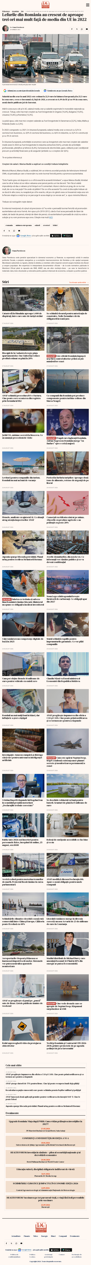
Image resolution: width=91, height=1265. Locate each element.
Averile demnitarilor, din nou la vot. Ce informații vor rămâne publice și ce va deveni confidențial (65, 559)
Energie (44, 1236)
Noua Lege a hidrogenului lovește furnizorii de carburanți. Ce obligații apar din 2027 (67, 599)
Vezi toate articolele (77, 282)
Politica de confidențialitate (14, 1255)
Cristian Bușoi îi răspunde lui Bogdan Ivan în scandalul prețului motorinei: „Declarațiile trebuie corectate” (22, 803)
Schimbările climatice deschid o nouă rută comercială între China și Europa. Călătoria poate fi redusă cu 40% (23, 921)
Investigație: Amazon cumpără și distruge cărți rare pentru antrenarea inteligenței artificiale (22, 758)
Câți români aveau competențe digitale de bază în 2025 (22, 640)
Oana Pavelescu (18, 27)
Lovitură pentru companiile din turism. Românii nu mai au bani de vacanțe (21, 479)
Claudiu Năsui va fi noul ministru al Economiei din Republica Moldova (63, 679)
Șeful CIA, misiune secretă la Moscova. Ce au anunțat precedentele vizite (22, 436)
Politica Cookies (32, 1255)
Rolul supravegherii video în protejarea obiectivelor (21, 1044)
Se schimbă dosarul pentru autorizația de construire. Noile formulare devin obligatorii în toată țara (67, 316)
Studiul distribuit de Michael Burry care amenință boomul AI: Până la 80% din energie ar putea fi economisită (66, 961)
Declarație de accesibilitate (77, 1255)
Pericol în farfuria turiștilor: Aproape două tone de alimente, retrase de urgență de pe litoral (68, 480)
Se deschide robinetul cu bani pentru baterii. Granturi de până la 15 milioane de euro (67, 803)
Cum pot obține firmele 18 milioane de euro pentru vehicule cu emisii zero (21, 679)
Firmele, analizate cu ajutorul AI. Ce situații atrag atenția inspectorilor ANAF (23, 518)
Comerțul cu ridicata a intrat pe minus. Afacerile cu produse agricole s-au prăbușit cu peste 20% (65, 520)
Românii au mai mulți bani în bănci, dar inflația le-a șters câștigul (21, 716)
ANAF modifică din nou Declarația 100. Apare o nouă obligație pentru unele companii (65, 882)
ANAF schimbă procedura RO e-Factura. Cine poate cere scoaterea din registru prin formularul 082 (22, 398)
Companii (63, 1236)
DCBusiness (6, 11)
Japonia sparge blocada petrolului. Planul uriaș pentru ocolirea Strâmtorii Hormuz (22, 558)
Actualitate (15, 11)
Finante (27, 1236)
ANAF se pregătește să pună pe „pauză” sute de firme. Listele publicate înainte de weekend (22, 1003)
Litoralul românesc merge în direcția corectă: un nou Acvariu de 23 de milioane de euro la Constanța (67, 921)
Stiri (22, 11)
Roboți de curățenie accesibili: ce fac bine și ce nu (67, 841)
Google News (25, 235)
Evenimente (75, 1236)
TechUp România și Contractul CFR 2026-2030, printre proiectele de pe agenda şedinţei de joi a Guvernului (67, 1046)
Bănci (53, 1236)
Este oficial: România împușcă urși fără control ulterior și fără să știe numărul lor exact (66, 359)
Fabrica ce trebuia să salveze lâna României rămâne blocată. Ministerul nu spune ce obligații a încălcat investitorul (23, 602)
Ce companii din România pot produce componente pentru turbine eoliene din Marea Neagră (66, 398)
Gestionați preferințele (48, 1255)
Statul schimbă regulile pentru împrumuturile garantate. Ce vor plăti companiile (65, 642)
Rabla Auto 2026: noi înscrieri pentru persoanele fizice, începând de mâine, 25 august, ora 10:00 (22, 842)
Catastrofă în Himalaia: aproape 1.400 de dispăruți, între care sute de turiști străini (22, 314)
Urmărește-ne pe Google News (59, 90)
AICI (51, 217)
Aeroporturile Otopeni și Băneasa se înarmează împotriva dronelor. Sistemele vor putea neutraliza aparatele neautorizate (22, 962)
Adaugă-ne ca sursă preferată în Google (23, 90)
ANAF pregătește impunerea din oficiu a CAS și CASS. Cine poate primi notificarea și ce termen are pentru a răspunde (67, 718)
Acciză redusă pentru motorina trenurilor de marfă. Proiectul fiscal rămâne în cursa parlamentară (22, 882)
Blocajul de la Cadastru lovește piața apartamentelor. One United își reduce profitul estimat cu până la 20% (21, 356)
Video (35, 1236)
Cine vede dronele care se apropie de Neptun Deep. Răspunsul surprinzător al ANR (64, 1006)
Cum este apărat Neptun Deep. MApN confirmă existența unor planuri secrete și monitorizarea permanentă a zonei (66, 761)
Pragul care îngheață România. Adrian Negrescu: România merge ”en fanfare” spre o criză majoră (67, 441)
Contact (62, 1254)
